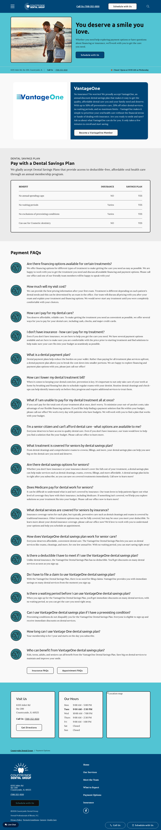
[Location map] (128, 715)
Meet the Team (91, 779)
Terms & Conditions (31, 820)
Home (86, 764)
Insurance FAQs (40, 670)
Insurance (88, 802)
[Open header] (13, 6)
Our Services (90, 772)
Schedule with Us (122, 6)
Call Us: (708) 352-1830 (87, 6)
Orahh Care (52, 820)
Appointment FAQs (72, 670)
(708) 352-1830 (61, 70)
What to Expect (91, 787)
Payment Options (92, 795)
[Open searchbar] (148, 6)
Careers (43, 820)
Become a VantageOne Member (96, 132)
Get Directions (29, 727)
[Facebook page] (86, 810)
